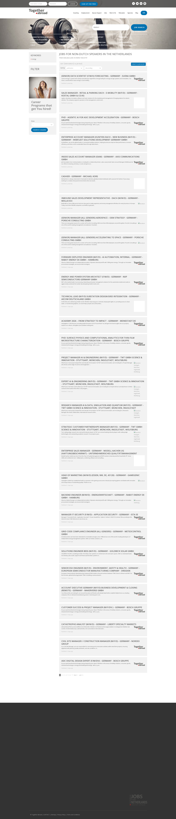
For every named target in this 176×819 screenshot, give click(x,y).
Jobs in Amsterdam (106, 713)
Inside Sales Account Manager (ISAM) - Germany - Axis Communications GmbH (100, 158)
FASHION (55, 751)
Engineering (123, 37)
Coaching (76, 13)
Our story (31, 786)
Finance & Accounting (39, 40)
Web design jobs (33, 764)
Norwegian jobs (130, 774)
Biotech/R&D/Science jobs (36, 737)
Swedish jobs (129, 727)
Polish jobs (129, 761)
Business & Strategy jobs (36, 740)
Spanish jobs (129, 732)
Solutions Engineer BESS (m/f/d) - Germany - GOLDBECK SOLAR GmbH (97, 551)
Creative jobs (32, 735)
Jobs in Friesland (81, 737)
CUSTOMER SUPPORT (96, 37)
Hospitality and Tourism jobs (37, 753)
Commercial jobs (33, 719)
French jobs (129, 719)
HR (144, 13)
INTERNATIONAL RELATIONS (99, 45)
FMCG (54, 753)
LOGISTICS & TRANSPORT (60, 743)
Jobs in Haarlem (105, 740)
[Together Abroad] (38, 15)
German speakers (125, 789)
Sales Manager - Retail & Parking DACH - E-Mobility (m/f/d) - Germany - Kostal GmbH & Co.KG (99, 94)
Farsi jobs (128, 772)
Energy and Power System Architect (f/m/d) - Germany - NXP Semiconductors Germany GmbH (94, 278)
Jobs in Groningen (82, 735)
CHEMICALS (56, 727)
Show (32, 121)
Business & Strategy (68, 37)
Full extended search (139, 31)
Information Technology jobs (37, 716)
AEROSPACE (56, 756)
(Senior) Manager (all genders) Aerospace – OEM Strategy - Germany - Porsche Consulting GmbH (99, 219)
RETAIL (55, 748)
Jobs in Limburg (81, 724)
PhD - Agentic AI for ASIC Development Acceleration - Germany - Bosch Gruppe (100, 118)
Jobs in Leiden (105, 732)
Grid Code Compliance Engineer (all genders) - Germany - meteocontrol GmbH (101, 532)
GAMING (55, 716)
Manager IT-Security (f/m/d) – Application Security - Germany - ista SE (99, 514)
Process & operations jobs (36, 713)
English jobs (129, 713)
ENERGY (55, 724)
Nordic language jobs (131, 740)
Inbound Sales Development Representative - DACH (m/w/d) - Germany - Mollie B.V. (100, 199)
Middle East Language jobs (133, 737)
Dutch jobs (129, 753)
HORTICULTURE (57, 729)
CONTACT (46, 815)
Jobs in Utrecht (81, 721)
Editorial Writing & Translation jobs (38, 743)
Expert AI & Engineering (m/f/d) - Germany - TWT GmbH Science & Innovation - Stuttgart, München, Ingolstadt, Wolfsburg (102, 382)
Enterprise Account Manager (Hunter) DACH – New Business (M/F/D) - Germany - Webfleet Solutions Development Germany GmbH (98, 138)
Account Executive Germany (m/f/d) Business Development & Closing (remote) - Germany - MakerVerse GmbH (99, 589)
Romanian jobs (130, 748)
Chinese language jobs (132, 751)
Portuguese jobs (130, 735)
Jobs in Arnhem (105, 748)
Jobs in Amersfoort (106, 735)
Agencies (130, 13)
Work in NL (113, 13)
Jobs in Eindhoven (106, 724)
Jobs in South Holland (83, 713)
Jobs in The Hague (106, 719)
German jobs (129, 716)
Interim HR (92, 786)
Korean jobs (129, 766)
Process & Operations (98, 42)
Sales (33, 45)
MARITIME (55, 737)
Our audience (32, 789)
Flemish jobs (129, 721)
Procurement (124, 42)
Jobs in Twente (81, 745)
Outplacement (85, 13)
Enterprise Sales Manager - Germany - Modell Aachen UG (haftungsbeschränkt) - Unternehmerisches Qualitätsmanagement (99, 452)
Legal (121, 40)
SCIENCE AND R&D (66, 45)
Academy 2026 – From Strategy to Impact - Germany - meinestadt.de (98, 320)
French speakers (124, 786)
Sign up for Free (89, 4)
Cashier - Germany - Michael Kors (79, 176)
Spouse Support (96, 13)
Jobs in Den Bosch (106, 737)
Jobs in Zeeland (81, 727)
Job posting (62, 786)
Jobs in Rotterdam (106, 716)
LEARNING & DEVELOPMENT (128, 45)
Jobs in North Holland (83, 716)
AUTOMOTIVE (56, 745)
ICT (91, 40)
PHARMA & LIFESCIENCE (59, 721)
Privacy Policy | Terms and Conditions (68, 815)
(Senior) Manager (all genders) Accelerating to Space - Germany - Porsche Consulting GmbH (102, 238)
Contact (31, 791)
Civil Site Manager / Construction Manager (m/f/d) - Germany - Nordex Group (100, 642)
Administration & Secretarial (42, 37)
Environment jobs (34, 748)
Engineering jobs (33, 758)
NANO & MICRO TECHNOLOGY (61, 735)
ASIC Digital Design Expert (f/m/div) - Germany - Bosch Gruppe (95, 660)
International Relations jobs (36, 756)
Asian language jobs (131, 743)
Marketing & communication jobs (38, 721)
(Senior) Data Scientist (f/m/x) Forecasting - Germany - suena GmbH (98, 76)
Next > (76, 675)
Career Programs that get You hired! (41, 105)
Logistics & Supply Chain (40, 42)
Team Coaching (93, 791)
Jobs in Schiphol (105, 729)
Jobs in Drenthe (81, 740)
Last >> (81, 675)
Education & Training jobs (36, 745)
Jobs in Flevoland (82, 743)
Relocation (122, 13)
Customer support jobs (35, 732)
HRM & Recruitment (68, 40)
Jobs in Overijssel (82, 732)
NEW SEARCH (69, 64)
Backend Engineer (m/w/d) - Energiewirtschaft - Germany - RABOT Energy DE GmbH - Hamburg (102, 496)
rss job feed (77, 64)
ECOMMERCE (56, 758)
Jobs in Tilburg (105, 751)
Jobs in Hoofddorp (106, 727)
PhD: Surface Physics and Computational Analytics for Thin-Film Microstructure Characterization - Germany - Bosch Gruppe (97, 339)
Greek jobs (129, 769)
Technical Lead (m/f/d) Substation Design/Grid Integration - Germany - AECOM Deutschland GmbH (100, 297)
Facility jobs (32, 751)
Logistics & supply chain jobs (37, 727)
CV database (62, 789)
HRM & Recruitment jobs (35, 729)
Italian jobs (129, 729)
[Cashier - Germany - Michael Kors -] (139, 189)
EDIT (62, 64)
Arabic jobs (129, 758)
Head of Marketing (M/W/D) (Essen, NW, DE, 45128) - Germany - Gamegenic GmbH (100, 476)
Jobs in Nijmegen (106, 745)
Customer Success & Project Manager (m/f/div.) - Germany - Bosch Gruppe (101, 607)
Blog (136, 13)
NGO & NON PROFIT (58, 740)
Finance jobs (32, 724)
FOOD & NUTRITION (58, 732)
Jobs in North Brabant (83, 719)
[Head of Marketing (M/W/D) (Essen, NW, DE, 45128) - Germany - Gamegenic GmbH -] (141, 481)
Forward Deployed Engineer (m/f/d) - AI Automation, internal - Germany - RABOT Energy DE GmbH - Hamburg (102, 258)
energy (34, 59)
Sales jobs (32, 761)
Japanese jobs (130, 756)
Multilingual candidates (65, 791)
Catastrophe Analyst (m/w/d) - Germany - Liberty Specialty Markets (98, 624)
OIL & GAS (56, 713)
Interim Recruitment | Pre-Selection (99, 789)
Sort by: (62, 68)
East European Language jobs (134, 745)
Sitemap (53, 815)
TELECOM (55, 719)
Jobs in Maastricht (106, 743)
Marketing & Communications (71, 42)
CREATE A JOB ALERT (138, 64)
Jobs (105, 13)
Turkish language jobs (132, 764)
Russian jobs (129, 724)
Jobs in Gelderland (82, 729)
